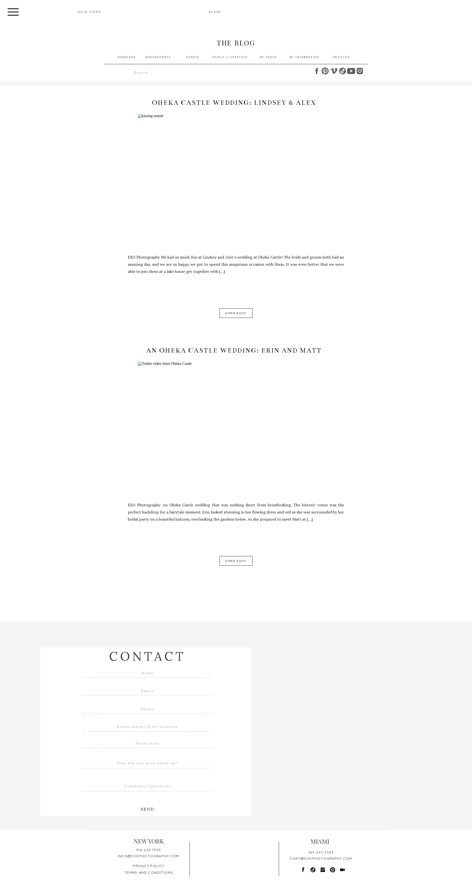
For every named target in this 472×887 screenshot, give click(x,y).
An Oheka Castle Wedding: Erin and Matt (234, 350)
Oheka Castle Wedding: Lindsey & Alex (234, 103)
